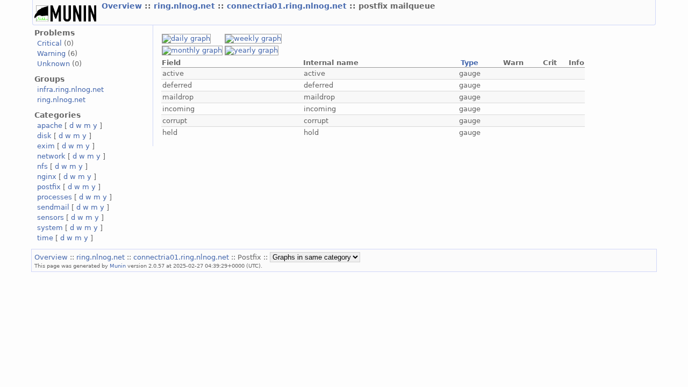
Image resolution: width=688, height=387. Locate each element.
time (45, 238)
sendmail (53, 207)
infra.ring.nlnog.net (70, 89)
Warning (51, 53)
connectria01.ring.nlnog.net (288, 6)
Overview (123, 6)
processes (54, 197)
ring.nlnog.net (186, 6)
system (50, 228)
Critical (49, 43)
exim (46, 146)
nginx (46, 177)
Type (469, 63)
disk (44, 136)
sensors (50, 217)
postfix (49, 187)
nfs (42, 166)
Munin (118, 265)
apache (49, 125)
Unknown (53, 64)
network (51, 156)
